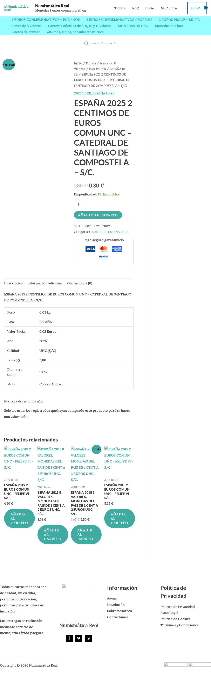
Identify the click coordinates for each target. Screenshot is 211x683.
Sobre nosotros (119, 611)
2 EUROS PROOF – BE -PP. (179, 19)
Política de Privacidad (178, 607)
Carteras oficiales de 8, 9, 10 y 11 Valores (79, 26)
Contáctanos (117, 617)
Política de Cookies (175, 619)
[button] (105, 8)
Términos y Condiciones (180, 625)
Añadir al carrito (98, 215)
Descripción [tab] (13, 283)
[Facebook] (69, 638)
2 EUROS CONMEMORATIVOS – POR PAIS (119, 19)
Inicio (149, 8)
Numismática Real (52, 5)
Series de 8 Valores (26, 26)
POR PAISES (97, 69)
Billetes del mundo (26, 32)
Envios (112, 599)
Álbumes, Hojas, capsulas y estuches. (75, 32)
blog (135, 8)
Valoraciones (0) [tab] (79, 283)
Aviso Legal (169, 613)
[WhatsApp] (88, 638)
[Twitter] (78, 638)
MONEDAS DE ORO (133, 26)
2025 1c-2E (82, 93)
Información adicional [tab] (44, 283)
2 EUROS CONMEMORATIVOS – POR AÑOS (46, 19)
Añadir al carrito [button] (19, 518)
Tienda (119, 8)
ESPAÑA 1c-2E (104, 93)
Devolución (116, 605)
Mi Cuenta (169, 8)
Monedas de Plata (169, 26)
